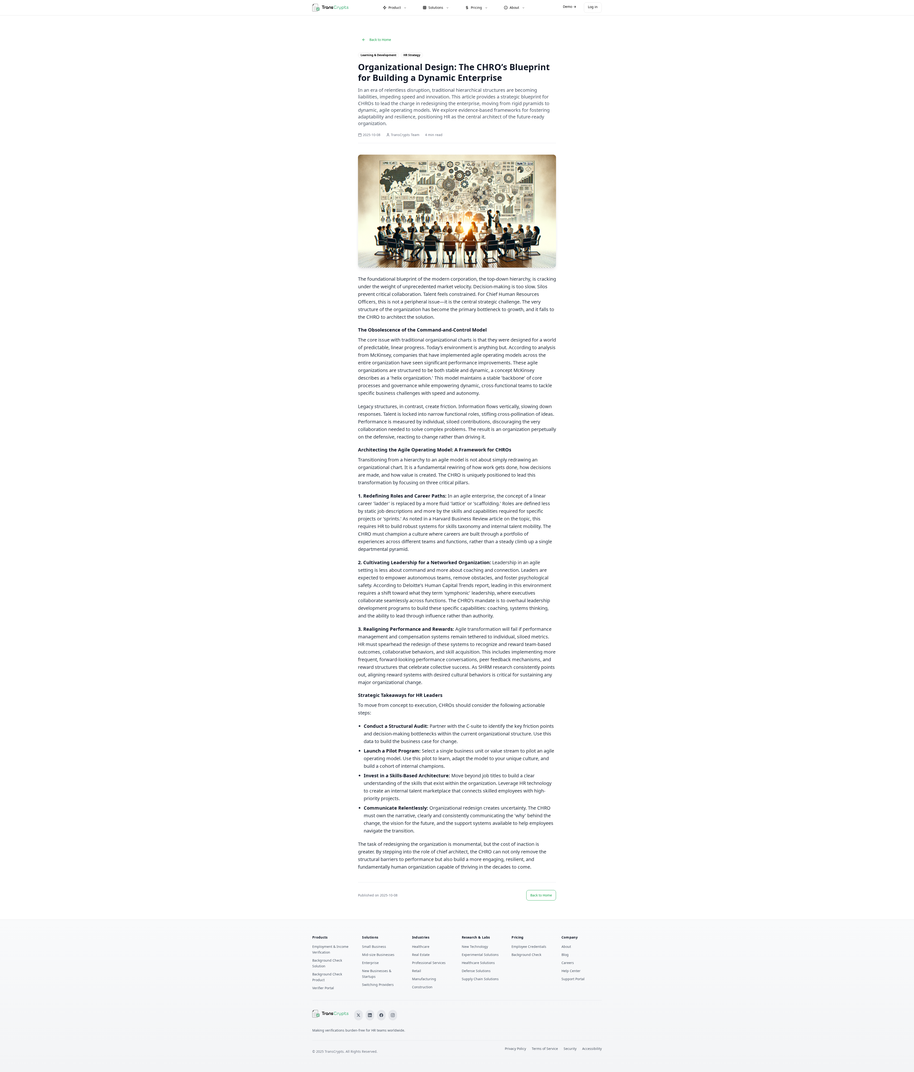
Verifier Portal (323, 988)
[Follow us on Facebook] (381, 1015)
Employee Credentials (529, 946)
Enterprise (370, 962)
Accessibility (592, 1048)
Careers (567, 962)
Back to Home (380, 39)
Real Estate (421, 954)
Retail (416, 971)
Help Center (571, 971)
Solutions (435, 7)
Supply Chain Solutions (480, 979)
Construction (422, 987)
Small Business (374, 946)
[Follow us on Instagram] (392, 1015)
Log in (593, 7)
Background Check (526, 954)
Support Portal (573, 979)
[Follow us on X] (358, 1015)
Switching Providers (378, 984)
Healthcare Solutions (478, 962)
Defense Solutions (476, 971)
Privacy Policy (515, 1048)
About (514, 7)
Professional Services (429, 962)
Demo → (569, 6)
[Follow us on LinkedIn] (370, 1015)
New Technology (475, 946)
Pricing (476, 7)
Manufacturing (424, 979)
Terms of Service (545, 1048)
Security (570, 1048)
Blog (565, 954)
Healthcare (420, 946)
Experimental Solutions (480, 954)
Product (394, 7)
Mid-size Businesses (378, 954)
